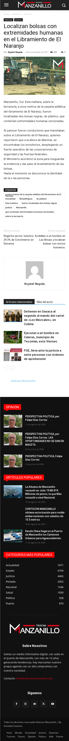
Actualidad (10, 198)
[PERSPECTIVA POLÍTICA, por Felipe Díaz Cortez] (13, 421)
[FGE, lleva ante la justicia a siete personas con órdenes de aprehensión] (13, 354)
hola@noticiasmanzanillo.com (34, 678)
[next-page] (12, 368)
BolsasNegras (26, 198)
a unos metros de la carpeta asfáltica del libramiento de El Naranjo (33, 194)
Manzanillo (21, 207)
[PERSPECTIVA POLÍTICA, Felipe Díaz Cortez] (13, 461)
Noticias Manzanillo (23, 381)
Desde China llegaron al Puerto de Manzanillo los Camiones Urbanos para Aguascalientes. (44, 535)
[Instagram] (25, 703)
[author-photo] (34, 278)
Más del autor (45, 301)
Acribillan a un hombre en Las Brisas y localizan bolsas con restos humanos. (50, 241)
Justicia (27, 13)
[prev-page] (6, 368)
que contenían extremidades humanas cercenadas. (29, 211)
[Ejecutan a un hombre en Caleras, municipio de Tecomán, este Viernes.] (13, 337)
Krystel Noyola (15, 52)
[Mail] (34, 703)
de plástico (41, 198)
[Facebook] (16, 703)
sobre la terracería (14, 216)
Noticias (17, 13)
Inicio (6, 13)
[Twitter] (43, 703)
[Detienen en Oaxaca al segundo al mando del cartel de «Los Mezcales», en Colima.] (13, 315)
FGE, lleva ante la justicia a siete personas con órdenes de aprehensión (44, 355)
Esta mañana (11, 203)
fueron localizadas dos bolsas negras (39, 203)
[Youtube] (52, 703)
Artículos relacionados (19, 301)
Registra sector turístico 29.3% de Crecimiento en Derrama (19, 239)
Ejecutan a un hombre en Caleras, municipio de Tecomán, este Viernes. (41, 337)
